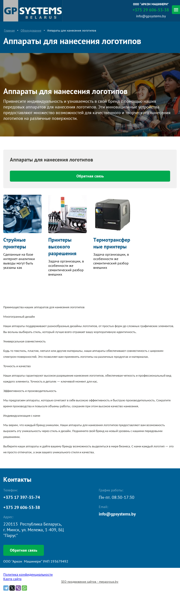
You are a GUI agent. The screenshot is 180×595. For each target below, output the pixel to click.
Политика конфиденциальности (28, 574)
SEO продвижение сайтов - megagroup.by (89, 582)
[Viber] (18, 588)
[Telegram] (6, 588)
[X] (12, 588)
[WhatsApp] (24, 588)
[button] (23, 550)
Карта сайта (12, 579)
